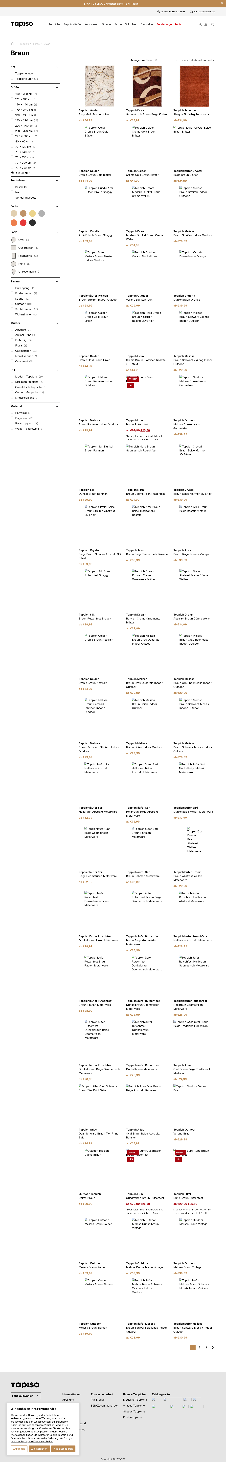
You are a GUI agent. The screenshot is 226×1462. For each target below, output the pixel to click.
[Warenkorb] (212, 24)
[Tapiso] (22, 24)
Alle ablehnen (39, 1448)
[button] (106, 24)
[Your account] (206, 24)
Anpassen (19, 1448)
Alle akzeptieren (63, 1448)
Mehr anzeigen (20, 172)
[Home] (14, 44)
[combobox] (165, 60)
